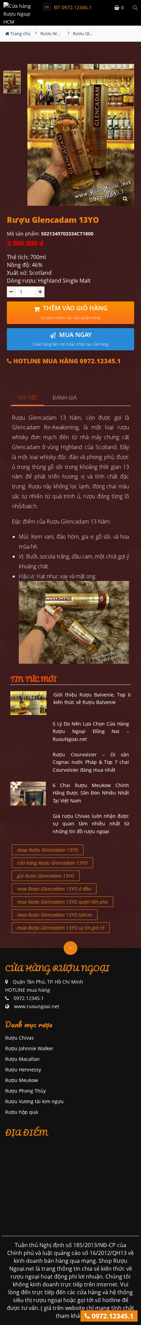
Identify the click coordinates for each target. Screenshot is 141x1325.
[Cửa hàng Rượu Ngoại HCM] (17, 13)
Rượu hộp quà (21, 1112)
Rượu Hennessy (23, 1069)
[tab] (28, 398)
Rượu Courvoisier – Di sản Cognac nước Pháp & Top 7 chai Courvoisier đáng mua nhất (91, 762)
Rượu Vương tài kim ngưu (34, 1101)
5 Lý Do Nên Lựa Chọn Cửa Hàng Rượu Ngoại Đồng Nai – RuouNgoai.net (91, 731)
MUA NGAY (70, 338)
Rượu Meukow (21, 1080)
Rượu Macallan (22, 1059)
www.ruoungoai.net (36, 1006)
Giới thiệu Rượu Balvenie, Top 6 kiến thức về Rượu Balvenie (92, 698)
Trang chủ (19, 33)
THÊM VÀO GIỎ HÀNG (73, 312)
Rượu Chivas (19, 1038)
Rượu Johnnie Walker (29, 1048)
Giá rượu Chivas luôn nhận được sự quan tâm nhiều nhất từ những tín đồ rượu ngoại (91, 824)
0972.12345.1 (111, 1316)
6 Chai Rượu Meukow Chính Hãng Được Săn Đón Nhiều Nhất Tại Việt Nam (91, 793)
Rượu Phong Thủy (25, 1090)
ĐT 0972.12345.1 (73, 7)
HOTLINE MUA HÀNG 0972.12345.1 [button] (66, 361)
